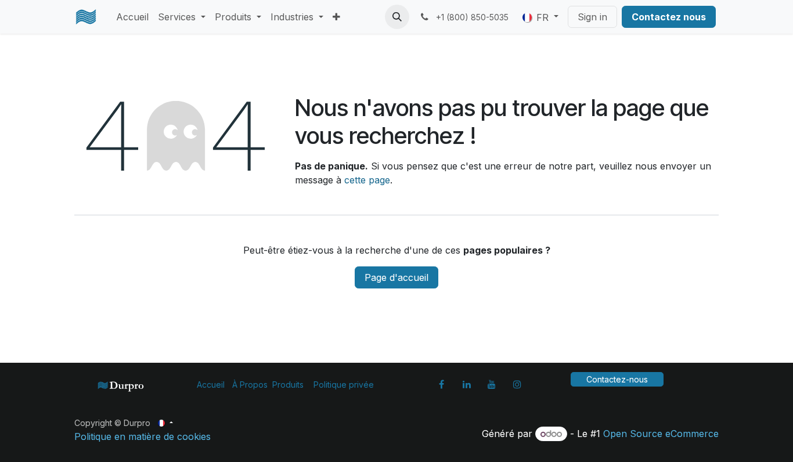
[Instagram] (517, 384)
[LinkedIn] (466, 384)
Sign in (592, 17)
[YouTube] (491, 384)
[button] (397, 17)
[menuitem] (132, 16)
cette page (367, 180)
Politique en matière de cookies (142, 436)
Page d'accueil (396, 277)
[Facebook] (441, 384)
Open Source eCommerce (661, 433)
